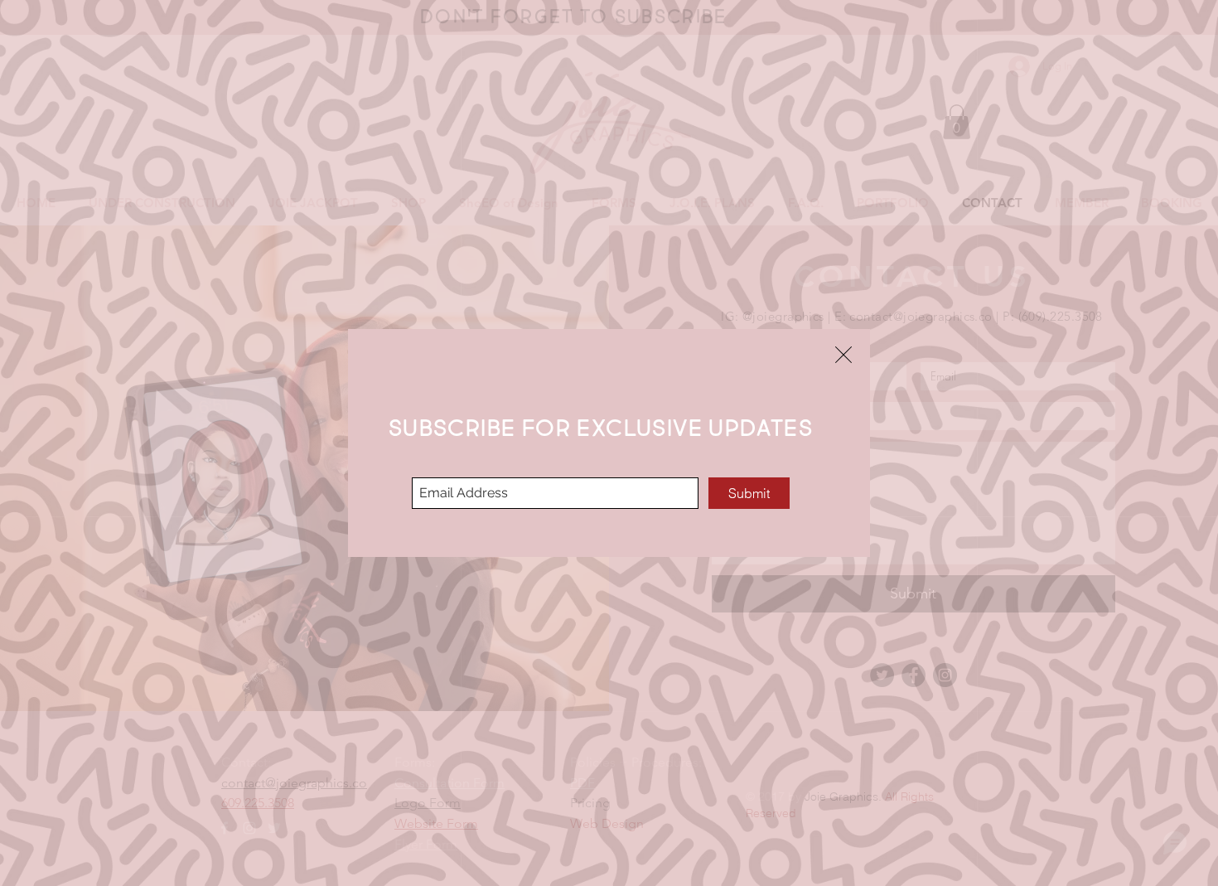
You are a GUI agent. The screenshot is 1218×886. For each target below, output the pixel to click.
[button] (843, 354)
